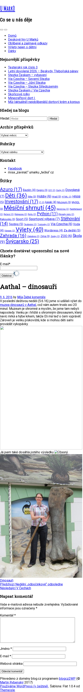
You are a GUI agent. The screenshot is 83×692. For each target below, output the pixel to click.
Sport (22, 219)
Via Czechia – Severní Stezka (29, 79)
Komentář (8, 615)
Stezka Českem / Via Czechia (29, 90)
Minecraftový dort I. (21, 98)
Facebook (15, 168)
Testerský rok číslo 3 (23, 67)
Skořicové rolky (19, 94)
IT (42, 202)
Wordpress (53, 230)
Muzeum (64, 202)
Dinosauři (6, 580)
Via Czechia (61, 224)
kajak (50, 202)
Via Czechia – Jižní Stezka (27, 83)
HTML (67, 196)
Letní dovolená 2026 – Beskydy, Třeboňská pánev (43, 71)
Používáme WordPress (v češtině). (24, 686)
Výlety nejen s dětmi (22, 47)
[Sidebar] (1, 29)
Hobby (44, 196)
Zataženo (33, 236)
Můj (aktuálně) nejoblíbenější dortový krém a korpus (44, 102)
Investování (21, 201)
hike (32, 196)
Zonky (55, 236)
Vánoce (9, 230)
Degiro (42, 190)
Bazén (29, 190)
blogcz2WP (67, 678)
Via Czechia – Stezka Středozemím (33, 86)
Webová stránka (11, 664)
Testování (30, 224)
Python (47, 213)
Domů (12, 36)
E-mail (5, 656)
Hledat (4, 118)
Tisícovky (43, 224)
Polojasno (21, 214)
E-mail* (5, 264)
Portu (32, 214)
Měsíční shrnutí (30, 207)
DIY (51, 190)
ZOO (66, 236)
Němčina (63, 209)
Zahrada (13, 235)
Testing (16, 224)
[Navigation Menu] (5, 29)
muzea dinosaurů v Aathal (18, 305)
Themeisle (7, 690)
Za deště (72, 230)
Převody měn (66, 214)
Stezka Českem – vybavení (27, 75)
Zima (45, 236)
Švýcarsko (22, 241)
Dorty (60, 190)
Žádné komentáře (35, 297)
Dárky (12, 51)
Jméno (6, 649)
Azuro (11, 189)
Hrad (56, 196)
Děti (16, 195)
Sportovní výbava (44, 219)
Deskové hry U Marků (23, 39)
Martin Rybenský (12, 682)
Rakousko (7, 219)
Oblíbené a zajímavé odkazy (28, 43)
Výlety (30, 229)
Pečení (9, 214)
